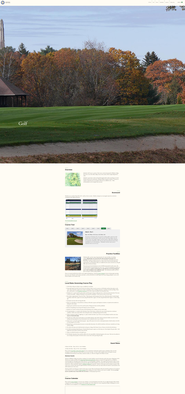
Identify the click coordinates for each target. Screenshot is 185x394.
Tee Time (149, 2)
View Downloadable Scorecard (71, 220)
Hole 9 (109, 228)
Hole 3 (78, 228)
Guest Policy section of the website (77, 350)
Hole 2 (73, 228)
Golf (153, 2)
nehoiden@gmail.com (82, 291)
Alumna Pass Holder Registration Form (87, 360)
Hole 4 (83, 228)
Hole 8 (104, 228)
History (157, 2)
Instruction (166, 2)
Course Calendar (101, 273)
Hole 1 (67, 228)
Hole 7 (98, 228)
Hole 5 (88, 228)
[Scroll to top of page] (182, 381)
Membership (161, 2)
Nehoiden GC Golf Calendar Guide (88, 384)
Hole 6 (93, 228)
